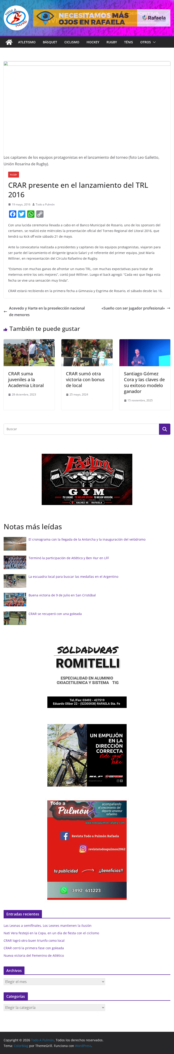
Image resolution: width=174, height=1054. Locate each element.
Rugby (111, 42)
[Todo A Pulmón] (9, 42)
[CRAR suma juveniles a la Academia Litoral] (29, 342)
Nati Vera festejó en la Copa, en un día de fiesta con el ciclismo (51, 933)
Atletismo (27, 42)
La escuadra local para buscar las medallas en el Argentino (73, 576)
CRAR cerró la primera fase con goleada (34, 948)
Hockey (93, 42)
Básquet (50, 42)
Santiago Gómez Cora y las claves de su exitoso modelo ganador (144, 382)
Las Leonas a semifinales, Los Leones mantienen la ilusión (48, 925)
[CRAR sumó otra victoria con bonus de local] (86, 342)
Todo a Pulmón (45, 204)
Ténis (128, 42)
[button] (153, 42)
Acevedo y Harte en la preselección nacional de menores (47, 311)
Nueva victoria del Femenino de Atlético (34, 955)
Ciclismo (71, 42)
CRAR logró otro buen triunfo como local (34, 940)
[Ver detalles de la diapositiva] (101, 18)
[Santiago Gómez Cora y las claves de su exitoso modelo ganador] (144, 342)
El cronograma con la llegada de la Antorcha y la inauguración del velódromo (87, 539)
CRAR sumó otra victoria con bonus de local (85, 379)
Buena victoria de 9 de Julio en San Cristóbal (62, 595)
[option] (87, 479)
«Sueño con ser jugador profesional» (133, 308)
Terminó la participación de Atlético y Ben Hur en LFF (69, 558)
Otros (145, 42)
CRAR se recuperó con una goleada (55, 614)
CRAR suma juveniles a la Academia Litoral (26, 379)
